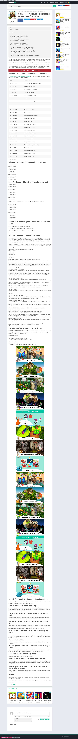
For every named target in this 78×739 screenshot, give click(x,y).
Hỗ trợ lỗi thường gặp (6, 737)
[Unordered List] (22, 716)
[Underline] (18, 716)
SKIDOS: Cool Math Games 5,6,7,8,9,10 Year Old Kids (20, 76)
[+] (30, 716)
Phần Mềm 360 (14, 27)
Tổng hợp (57, 2)
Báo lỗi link (13, 22)
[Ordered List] (21, 716)
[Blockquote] (24, 716)
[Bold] (15, 716)
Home (19, 11)
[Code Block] (25, 716)
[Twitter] (61, 5)
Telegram (40, 19)
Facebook (19, 20)
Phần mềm (52, 2)
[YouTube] (66, 5)
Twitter (27, 19)
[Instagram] (64, 5)
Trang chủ (43, 2)
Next (14, 684)
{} (28, 716)
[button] (30, 354)
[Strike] (19, 716)
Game (47, 2)
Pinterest (34, 19)
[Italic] (17, 716)
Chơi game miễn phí (63, 2)
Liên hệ (13, 737)
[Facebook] (59, 5)
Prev (11, 684)
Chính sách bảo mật (17, 737)
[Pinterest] (68, 5)
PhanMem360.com (20, 735)
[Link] (27, 716)
